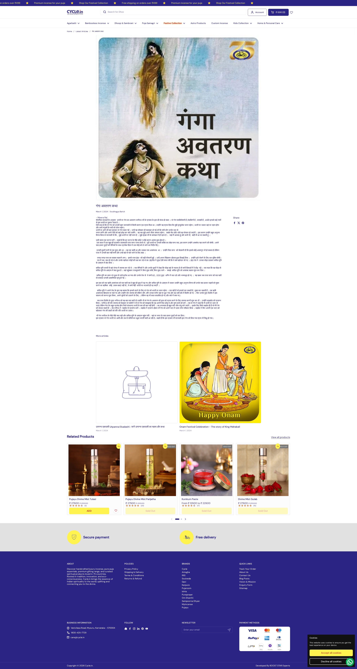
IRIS (183, 575)
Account (259, 12)
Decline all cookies (331, 661)
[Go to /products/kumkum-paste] (207, 470)
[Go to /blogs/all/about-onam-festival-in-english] (220, 382)
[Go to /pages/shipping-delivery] (187, 537)
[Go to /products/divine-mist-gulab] (263, 470)
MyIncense (187, 604)
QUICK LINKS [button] (245, 563)
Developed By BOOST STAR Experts (273, 665)
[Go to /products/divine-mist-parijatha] (150, 470)
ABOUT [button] (70, 563)
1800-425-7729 (78, 632)
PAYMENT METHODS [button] (249, 622)
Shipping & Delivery (133, 572)
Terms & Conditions (134, 575)
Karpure (186, 585)
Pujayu (185, 607)
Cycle (184, 569)
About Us (243, 572)
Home (69, 31)
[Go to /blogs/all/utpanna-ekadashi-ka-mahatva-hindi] (137, 382)
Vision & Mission (247, 581)
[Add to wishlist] (115, 510)
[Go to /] (75, 12)
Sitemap (243, 588)
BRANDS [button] (186, 563)
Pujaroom (186, 588)
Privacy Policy (131, 569)
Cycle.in (89, 665)
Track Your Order (247, 569)
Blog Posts (244, 578)
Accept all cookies (331, 652)
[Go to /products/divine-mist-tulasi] (94, 470)
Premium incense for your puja (49, 3)
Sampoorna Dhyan (191, 601)
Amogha (186, 572)
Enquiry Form (245, 585)
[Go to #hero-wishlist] (291, 12)
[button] (278, 12)
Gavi (184, 581)
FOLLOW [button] (128, 622)
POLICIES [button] (129, 563)
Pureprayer (187, 594)
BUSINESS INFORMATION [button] (79, 622)
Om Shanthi (187, 597)
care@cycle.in (78, 637)
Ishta (184, 591)
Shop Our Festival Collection (93, 3)
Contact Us (244, 575)
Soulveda (186, 578)
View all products (280, 437)
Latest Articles (82, 31)
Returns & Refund (133, 578)
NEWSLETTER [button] (188, 622)
